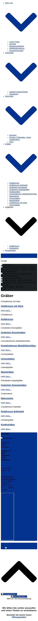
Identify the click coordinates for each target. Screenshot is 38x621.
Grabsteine (14, 248)
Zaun (11, 142)
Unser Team (14, 42)
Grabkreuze (14, 183)
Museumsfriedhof (16, 46)
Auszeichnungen (16, 51)
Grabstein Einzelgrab (18, 187)
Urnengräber (14, 205)
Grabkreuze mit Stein (18, 203)
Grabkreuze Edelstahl (18, 185)
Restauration (10, 250)
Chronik (12, 44)
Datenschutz (10, 546)
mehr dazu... (6, 311)
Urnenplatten (14, 198)
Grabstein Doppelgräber (19, 190)
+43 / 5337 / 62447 (6, 465)
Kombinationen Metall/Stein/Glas (23, 194)
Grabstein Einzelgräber (13, 332)
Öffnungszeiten (19, 617)
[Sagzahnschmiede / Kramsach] (4, 261)
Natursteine (14, 196)
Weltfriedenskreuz (16, 48)
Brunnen (12, 135)
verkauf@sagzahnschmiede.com (14, 473)
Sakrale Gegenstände (18, 92)
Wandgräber (14, 201)
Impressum (9, 544)
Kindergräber (14, 192)
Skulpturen (13, 94)
